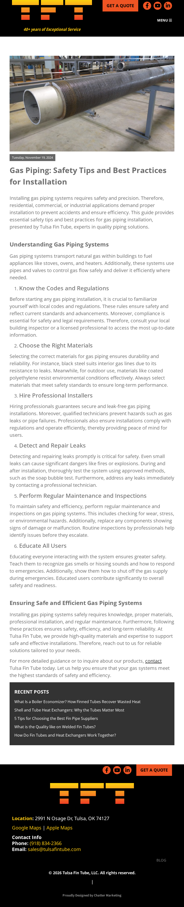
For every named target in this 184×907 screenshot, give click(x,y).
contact (153, 661)
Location (22, 818)
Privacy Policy (78, 882)
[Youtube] (158, 6)
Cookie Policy (106, 882)
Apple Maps (59, 827)
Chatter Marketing (107, 895)
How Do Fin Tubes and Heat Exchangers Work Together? (65, 735)
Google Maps (26, 827)
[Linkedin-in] (168, 6)
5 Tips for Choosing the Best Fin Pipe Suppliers (56, 718)
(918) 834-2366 (46, 843)
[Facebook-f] (147, 6)
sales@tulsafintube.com (54, 849)
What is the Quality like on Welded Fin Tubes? (55, 726)
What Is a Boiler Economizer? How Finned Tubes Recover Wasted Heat (77, 701)
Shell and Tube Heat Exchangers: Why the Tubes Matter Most (69, 710)
